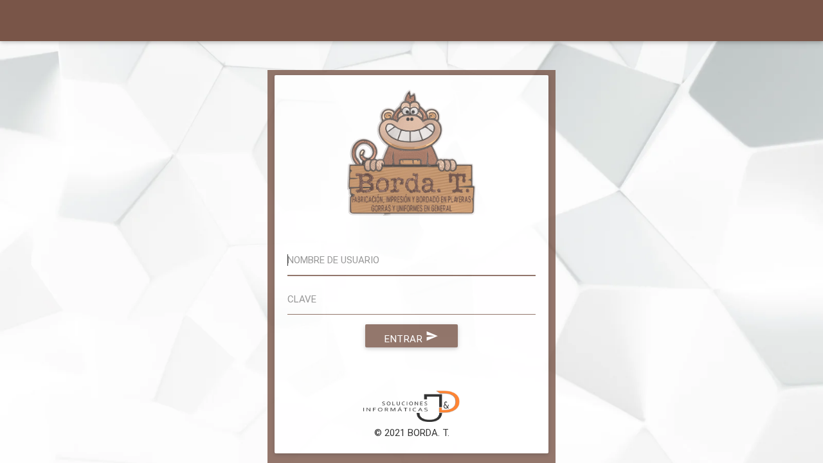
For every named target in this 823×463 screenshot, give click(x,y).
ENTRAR (411, 337)
